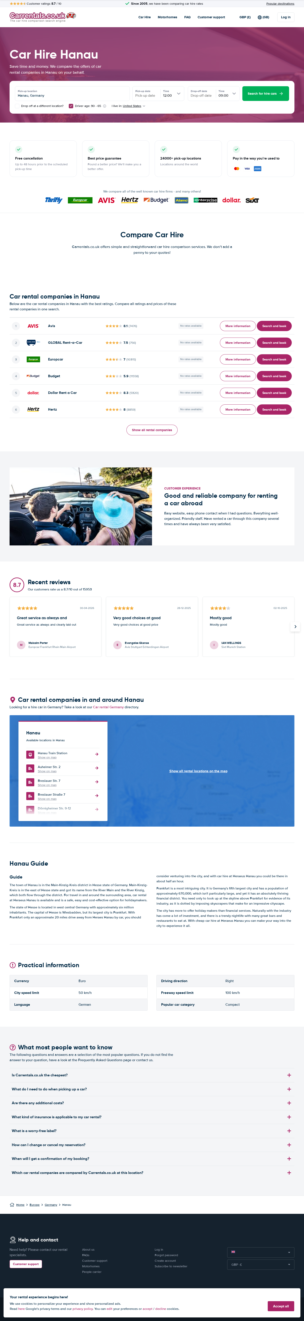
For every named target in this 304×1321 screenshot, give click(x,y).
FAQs (85, 1255)
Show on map (47, 757)
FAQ (187, 17)
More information (237, 326)
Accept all (281, 1306)
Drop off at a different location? (42, 106)
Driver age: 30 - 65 (88, 106)
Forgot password (166, 1255)
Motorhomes (167, 17)
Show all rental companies (152, 430)
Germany (51, 1205)
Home (20, 1205)
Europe (35, 1205)
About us (88, 1249)
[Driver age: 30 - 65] (71, 106)
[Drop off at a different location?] (17, 106)
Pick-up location (27, 91)
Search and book (274, 326)
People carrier (91, 1272)
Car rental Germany (108, 707)
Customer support (211, 17)
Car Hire (144, 17)
